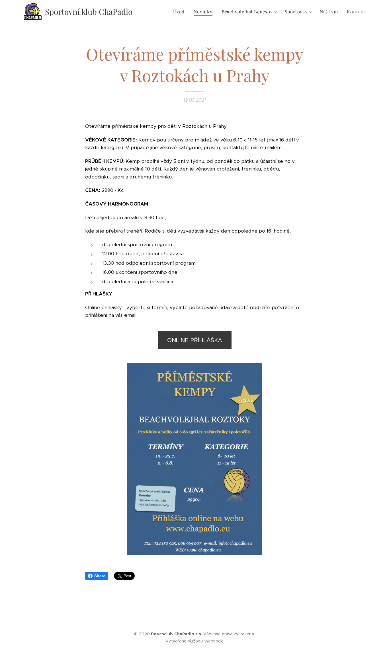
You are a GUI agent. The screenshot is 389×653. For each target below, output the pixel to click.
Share (99, 576)
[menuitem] (180, 12)
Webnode (214, 641)
